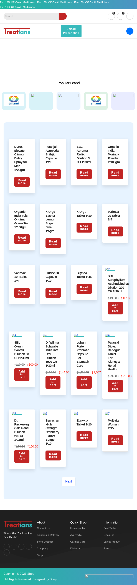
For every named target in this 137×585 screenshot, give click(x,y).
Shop (30, 573)
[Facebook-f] (7, 547)
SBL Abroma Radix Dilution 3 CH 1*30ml (84, 154)
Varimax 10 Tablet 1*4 (20, 276)
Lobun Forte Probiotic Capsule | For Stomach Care (83, 354)
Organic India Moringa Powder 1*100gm (114, 154)
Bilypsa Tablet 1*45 (84, 275)
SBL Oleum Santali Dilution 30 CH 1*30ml (21, 350)
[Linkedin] (29, 547)
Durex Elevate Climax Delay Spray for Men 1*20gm (20, 158)
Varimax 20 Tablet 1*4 (114, 215)
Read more (22, 182)
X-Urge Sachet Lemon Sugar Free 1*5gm (50, 221)
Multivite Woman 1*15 (113, 424)
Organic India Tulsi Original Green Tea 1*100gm (21, 219)
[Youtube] (21, 547)
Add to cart (115, 308)
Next (68, 481)
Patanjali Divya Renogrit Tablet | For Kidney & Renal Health (114, 356)
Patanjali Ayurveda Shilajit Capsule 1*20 (52, 154)
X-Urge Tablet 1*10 (84, 213)
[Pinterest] (7, 553)
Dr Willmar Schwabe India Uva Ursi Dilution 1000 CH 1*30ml (52, 354)
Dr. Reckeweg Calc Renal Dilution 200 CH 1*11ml (21, 430)
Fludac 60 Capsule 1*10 (52, 276)
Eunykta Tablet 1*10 (84, 422)
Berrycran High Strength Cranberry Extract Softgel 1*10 (52, 432)
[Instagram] (14, 547)
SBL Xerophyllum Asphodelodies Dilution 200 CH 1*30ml (118, 283)
